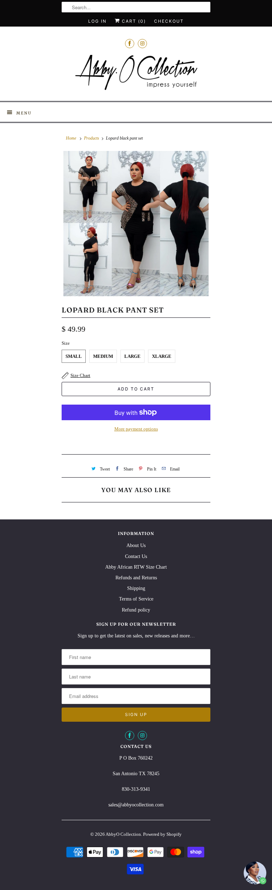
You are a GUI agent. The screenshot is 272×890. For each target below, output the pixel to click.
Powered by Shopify (162, 834)
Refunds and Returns (136, 577)
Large (132, 356)
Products (91, 138)
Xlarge (161, 356)
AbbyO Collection (123, 834)
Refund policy (136, 610)
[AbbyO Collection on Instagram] (142, 43)
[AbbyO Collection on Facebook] (129, 43)
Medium (103, 356)
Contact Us (136, 556)
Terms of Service (136, 599)
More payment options (136, 429)
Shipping (136, 588)
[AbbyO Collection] (136, 75)
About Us (136, 545)
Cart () (133, 21)
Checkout (169, 21)
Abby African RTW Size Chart (136, 567)
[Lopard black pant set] (136, 223)
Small (74, 356)
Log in (97, 21)
